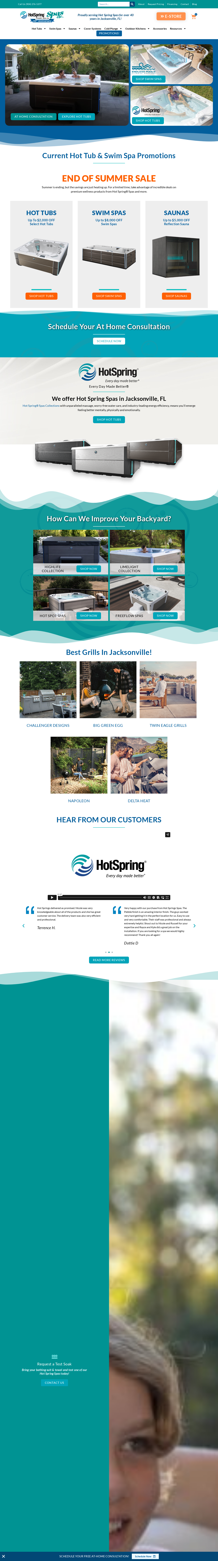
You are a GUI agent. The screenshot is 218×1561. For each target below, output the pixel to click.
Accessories (160, 28)
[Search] (132, 4)
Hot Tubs (37, 28)
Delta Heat (139, 800)
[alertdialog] (109, 1556)
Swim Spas (55, 28)
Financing (172, 4)
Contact (185, 4)
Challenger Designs (48, 725)
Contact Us (54, 1382)
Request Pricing (156, 4)
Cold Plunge (111, 28)
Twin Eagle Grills (168, 725)
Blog (194, 4)
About (141, 4)
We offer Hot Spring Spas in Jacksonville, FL (109, 398)
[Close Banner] (3, 1556)
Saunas (73, 28)
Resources (176, 28)
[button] (23, 926)
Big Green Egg (108, 725)
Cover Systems (92, 28)
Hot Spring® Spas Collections (41, 405)
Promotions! (109, 33)
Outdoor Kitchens (135, 28)
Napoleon (79, 800)
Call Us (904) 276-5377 (29, 4)
